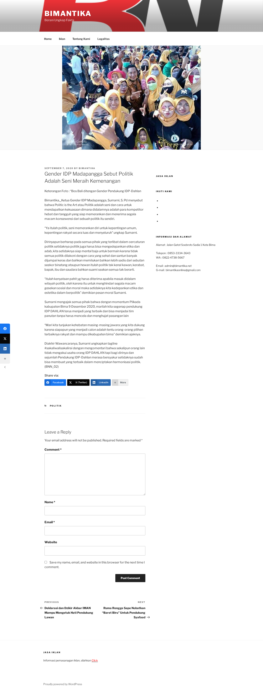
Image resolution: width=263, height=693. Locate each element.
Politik (56, 405)
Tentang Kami (81, 38)
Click (95, 660)
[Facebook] (5, 329)
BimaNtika (67, 13)
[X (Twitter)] (5, 339)
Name (49, 502)
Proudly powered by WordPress (62, 684)
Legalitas (103, 38)
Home (48, 38)
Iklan (62, 38)
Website (50, 542)
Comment (53, 449)
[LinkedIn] (5, 349)
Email (49, 522)
